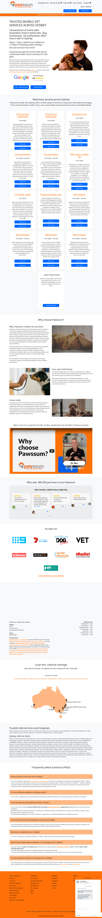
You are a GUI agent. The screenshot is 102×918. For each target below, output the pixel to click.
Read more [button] (37, 506)
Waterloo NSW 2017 (15, 641)
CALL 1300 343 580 (70, 11)
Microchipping (23, 234)
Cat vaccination (51, 154)
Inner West (12, 650)
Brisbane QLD (70, 678)
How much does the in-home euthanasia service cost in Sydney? (33, 820)
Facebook (54, 878)
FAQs (82, 7)
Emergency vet (79, 114)
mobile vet (34, 70)
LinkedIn (54, 883)
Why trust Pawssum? (15, 883)
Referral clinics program (16, 888)
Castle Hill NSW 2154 (34, 643)
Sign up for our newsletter (16, 900)
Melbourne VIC (52, 678)
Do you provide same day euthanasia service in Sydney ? (30, 802)
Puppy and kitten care (51, 194)
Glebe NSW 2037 (14, 639)
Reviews (88, 7)
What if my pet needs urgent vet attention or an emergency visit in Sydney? (36, 842)
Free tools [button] (67, 3)
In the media (12, 895)
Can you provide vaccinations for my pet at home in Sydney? (31, 858)
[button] (12, 504)
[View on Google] (13, 507)
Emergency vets (43, 3)
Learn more (22, 148)
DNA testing (51, 234)
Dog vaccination (22, 154)
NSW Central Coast (34, 678)
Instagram (55, 881)
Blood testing (79, 234)
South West (36, 652)
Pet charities (12, 897)
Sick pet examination (36, 881)
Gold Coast (78, 678)
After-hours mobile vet (79, 155)
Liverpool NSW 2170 (39, 641)
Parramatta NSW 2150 (22, 643)
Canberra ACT (61, 678)
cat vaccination (76, 864)
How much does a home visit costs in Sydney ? (27, 777)
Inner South (44, 648)
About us (11, 878)
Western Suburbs (18, 654)
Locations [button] (87, 3)
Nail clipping (79, 194)
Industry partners (14, 893)
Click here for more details (51, 575)
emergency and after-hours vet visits (19, 72)
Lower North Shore (21, 650)
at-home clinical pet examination (39, 781)
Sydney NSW (17, 678)
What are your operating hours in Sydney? (25, 832)
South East (21, 652)
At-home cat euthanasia (51, 115)
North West (39, 650)
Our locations (34, 888)
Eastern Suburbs (21, 648)
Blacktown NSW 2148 (27, 641)
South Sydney (28, 652)
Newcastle (25, 678)
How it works (77, 3)
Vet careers (12, 885)
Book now (22, 144)
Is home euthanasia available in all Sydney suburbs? (29, 792)
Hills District (30, 648)
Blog (32, 893)
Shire (16, 652)
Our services (34, 878)
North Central (31, 650)
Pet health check (23, 194)
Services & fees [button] (56, 3)
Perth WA (85, 678)
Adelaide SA (44, 678)
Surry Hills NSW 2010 (23, 645)
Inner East (37, 648)
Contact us (12, 881)
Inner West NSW (23, 639)
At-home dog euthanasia (22, 115)
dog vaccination (64, 864)
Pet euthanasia (35, 883)
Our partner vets (14, 890)
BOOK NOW (85, 11)
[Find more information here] (88, 896)
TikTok (54, 888)
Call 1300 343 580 (51, 305)
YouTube (54, 885)
